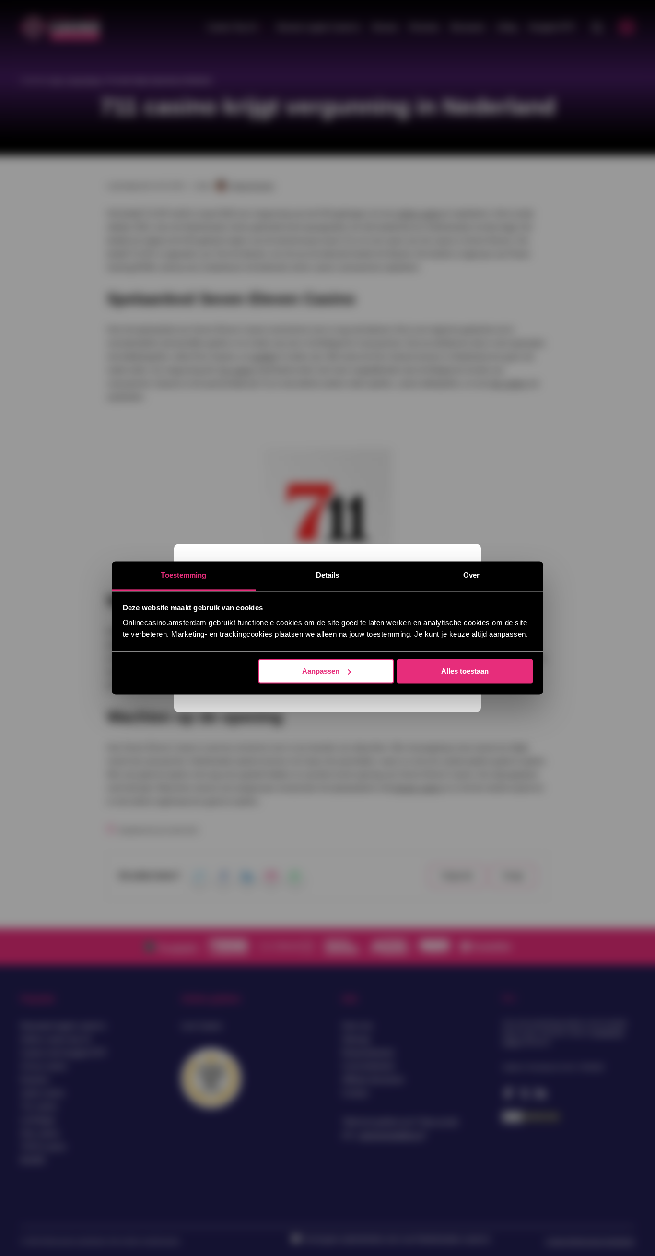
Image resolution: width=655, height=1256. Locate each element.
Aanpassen (320, 671)
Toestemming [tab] (183, 575)
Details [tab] (327, 575)
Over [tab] (471, 575)
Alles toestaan (465, 671)
